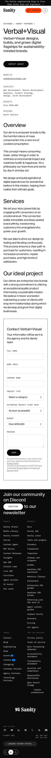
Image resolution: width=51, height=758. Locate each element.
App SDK (7, 562)
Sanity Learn (34, 535)
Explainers (33, 581)
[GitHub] (4, 730)
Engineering (9, 647)
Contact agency (16, 64)
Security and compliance (34, 669)
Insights (7, 558)
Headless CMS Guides (34, 594)
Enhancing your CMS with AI (35, 601)
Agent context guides (34, 608)
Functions (8, 575)
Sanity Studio (10, 527)
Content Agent (10, 544)
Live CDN (7, 571)
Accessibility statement (34, 655)
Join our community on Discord (24, 497)
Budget (10, 418)
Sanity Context (11, 535)
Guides (30, 565)
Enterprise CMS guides (35, 586)
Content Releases (12, 553)
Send (14, 452)
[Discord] (46, 730)
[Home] (9, 10)
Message (11, 432)
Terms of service (36, 642)
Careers (7, 660)
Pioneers (31, 544)
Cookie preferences (37, 691)
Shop (5, 651)
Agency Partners (11, 673)
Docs (29, 527)
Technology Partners (9, 679)
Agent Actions (10, 580)
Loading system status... (21, 744)
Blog (5, 642)
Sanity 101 (33, 531)
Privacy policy (35, 638)
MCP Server (9, 549)
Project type (14, 391)
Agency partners (24, 23)
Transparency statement (34, 662)
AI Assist (8, 584)
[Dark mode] (15, 752)
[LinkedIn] (18, 730)
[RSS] (39, 730)
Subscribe (13, 506)
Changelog (8, 664)
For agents (33, 627)
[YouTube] (11, 730)
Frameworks (33, 549)
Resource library (36, 576)
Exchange (7, 23)
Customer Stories (12, 669)
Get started (33, 10)
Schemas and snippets (33, 559)
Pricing (31, 623)
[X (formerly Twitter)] (32, 730)
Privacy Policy (12, 463)
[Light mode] (5, 752)
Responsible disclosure (33, 676)
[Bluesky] (25, 730)
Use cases (8, 589)
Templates (32, 553)
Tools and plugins (36, 540)
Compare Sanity (35, 614)
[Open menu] (45, 10)
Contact (7, 638)
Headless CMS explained (34, 570)
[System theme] (10, 752)
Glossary (31, 618)
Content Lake (10, 566)
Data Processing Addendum (35, 648)
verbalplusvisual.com (14, 78)
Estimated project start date (23, 405)
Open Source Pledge (33, 684)
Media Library (10, 531)
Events (6, 655)
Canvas (6, 540)
